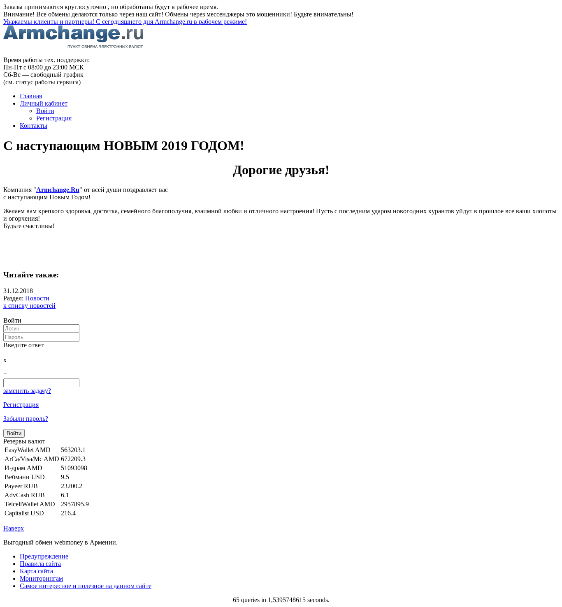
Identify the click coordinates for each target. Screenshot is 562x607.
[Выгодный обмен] (73, 45)
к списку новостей (29, 305)
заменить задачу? (27, 390)
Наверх (13, 528)
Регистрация (21, 404)
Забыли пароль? (25, 418)
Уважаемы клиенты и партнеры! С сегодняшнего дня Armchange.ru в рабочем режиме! (125, 21)
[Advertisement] (99, 248)
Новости (37, 298)
